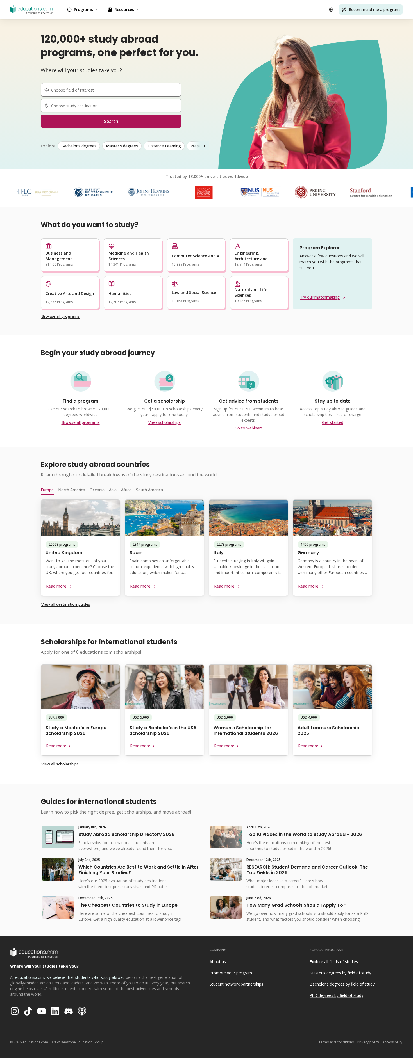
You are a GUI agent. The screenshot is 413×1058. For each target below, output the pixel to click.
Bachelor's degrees (78, 145)
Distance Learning (164, 145)
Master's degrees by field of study (340, 972)
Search (111, 121)
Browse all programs (60, 316)
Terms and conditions (336, 1042)
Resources (124, 9)
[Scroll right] (204, 146)
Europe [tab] (47, 489)
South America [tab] (149, 489)
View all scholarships (60, 764)
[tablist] (206, 490)
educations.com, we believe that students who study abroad (70, 977)
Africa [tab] (126, 489)
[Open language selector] (331, 9)
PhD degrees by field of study (336, 995)
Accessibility (392, 1042)
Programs (83, 9)
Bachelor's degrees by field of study (342, 984)
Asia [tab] (113, 489)
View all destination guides (65, 604)
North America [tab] (71, 489)
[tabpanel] (206, 549)
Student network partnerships (236, 984)
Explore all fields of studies (334, 961)
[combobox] (113, 90)
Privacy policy (368, 1042)
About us (218, 961)
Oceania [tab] (97, 489)
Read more (56, 586)
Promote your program (231, 972)
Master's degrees (122, 145)
